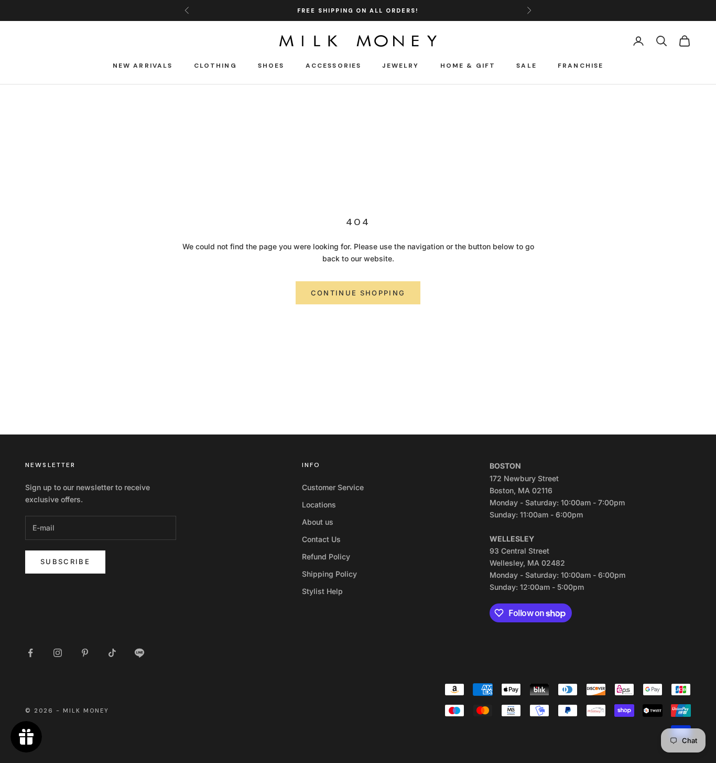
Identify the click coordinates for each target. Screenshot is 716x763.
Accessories (334, 65)
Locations (319, 504)
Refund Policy (326, 556)
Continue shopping (358, 293)
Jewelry (400, 65)
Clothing (215, 65)
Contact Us (321, 539)
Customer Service (333, 487)
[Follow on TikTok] (112, 653)
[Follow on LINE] (139, 653)
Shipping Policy (329, 573)
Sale (526, 65)
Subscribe (65, 561)
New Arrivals (143, 65)
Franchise (580, 65)
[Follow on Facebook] (30, 653)
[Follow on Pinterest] (85, 653)
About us (317, 521)
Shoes (271, 65)
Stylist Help (322, 591)
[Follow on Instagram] (57, 653)
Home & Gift (468, 65)
